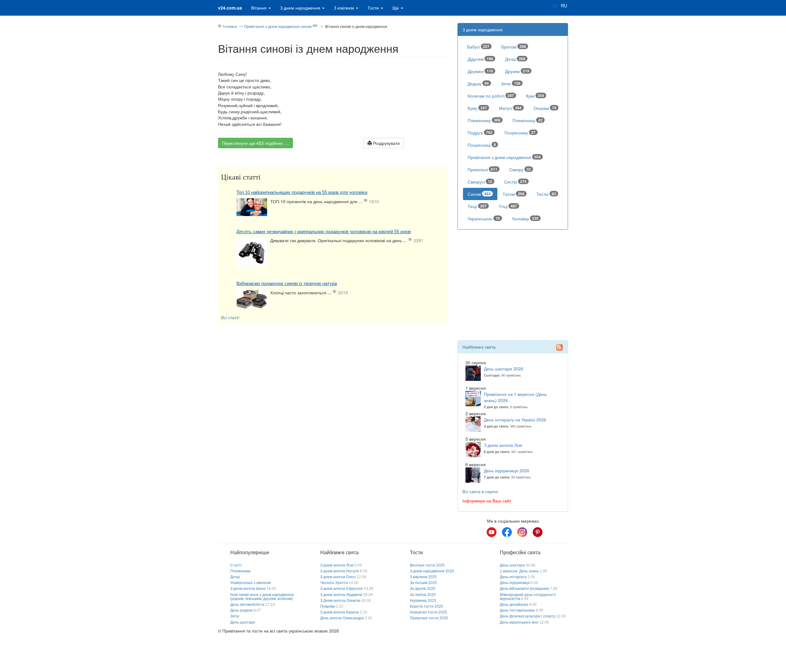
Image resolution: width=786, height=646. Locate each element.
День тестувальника (517, 610)
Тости (374, 8)
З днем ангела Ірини (248, 588)
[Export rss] (559, 347)
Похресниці (482, 145)
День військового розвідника (524, 588)
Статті (236, 565)
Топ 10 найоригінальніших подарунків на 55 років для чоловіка (301, 192)
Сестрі (515, 182)
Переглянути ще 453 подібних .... (255, 143)
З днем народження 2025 (432, 571)
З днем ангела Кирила (339, 612)
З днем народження (300, 8)
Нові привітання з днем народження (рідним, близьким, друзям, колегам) (262, 597)
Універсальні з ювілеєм (250, 583)
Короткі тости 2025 (426, 606)
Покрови (327, 606)
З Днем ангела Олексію (340, 600)
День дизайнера (514, 604)
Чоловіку (525, 218)
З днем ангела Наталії (339, 571)
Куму (477, 108)
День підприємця (515, 583)
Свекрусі (480, 182)
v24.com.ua (230, 8)
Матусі (510, 108)
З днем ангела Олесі (338, 577)
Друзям (517, 71)
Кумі (535, 96)
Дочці (515, 59)
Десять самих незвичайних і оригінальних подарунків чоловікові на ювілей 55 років (323, 231)
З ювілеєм (344, 8)
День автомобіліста (247, 604)
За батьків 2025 (423, 583)
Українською (484, 218)
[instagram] (522, 532)
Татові (513, 194)
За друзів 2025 (422, 588)
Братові (513, 47)
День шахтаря (242, 622)
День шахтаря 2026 (503, 369)
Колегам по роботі (491, 96)
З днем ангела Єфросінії (341, 588)
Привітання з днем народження (504, 157)
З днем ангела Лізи (503, 445)
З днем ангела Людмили (341, 595)
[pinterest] (537, 532)
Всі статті (230, 317)
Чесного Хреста (334, 583)
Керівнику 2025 (423, 600)
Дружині (480, 71)
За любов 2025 (423, 595)
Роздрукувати (386, 143)
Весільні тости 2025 (427, 565)
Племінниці (527, 120)
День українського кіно (519, 622)
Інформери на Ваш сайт (486, 500)
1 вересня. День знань (519, 571)
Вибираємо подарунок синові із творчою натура (286, 283)
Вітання (259, 8)
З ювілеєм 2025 (423, 577)
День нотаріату (513, 577)
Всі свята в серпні (480, 491)
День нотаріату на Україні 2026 (515, 419)
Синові (479, 194)
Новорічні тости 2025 (428, 612)
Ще (396, 8)
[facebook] (507, 532)
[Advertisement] (333, 369)
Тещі (477, 206)
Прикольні (482, 169)
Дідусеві (480, 59)
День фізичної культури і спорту (527, 616)
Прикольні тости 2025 (429, 618)
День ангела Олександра (342, 618)
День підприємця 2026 (506, 470)
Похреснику (519, 133)
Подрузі (480, 133)
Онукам (545, 108)
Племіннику (484, 120)
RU (564, 5)
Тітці (508, 206)
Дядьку (478, 83)
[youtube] (491, 532)
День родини (241, 610)
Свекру (520, 169)
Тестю (546, 194)
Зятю (510, 83)
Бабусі (478, 47)
